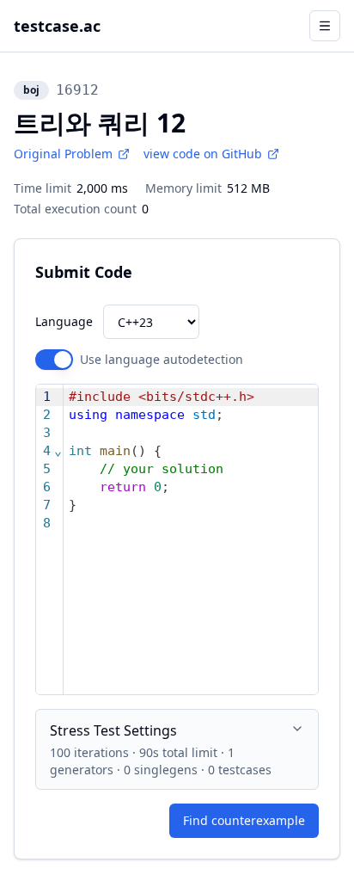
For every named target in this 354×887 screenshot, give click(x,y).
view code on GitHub (202, 153)
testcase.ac (57, 25)
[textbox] (191, 539)
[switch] (54, 359)
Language (64, 321)
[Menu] (324, 25)
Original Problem (63, 153)
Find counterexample (244, 820)
